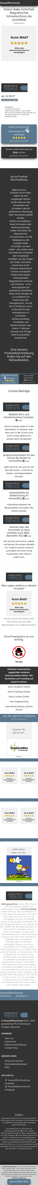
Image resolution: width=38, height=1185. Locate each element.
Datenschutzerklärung (15, 1044)
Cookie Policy (11, 1047)
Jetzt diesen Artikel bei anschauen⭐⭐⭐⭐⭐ (9, 378)
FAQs (7, 1067)
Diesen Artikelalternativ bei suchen (28, 379)
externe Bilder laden (19, 1181)
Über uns (9, 1038)
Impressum (10, 1041)
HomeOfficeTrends (10, 2)
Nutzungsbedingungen (16, 1064)
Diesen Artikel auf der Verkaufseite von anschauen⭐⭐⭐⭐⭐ (19, 133)
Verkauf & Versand (14, 1060)
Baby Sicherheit (20, 996)
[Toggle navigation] (35, 3)
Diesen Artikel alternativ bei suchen (19, 152)
